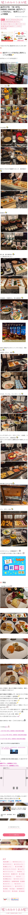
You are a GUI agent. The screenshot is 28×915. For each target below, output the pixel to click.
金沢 (8, 26)
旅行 (3, 19)
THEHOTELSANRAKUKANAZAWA (7, 21)
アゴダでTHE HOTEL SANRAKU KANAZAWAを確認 (12, 738)
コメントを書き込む (14, 834)
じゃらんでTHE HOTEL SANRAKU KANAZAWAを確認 (13, 734)
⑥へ (6, 727)
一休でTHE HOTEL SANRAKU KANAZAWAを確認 (12, 730)
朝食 (3, 26)
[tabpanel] (14, 776)
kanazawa (14, 19)
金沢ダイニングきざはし (16, 26)
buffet (8, 19)
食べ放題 (4, 28)
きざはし (18, 21)
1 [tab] (13, 788)
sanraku (20, 19)
